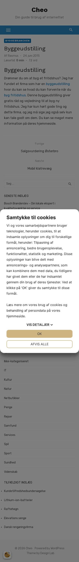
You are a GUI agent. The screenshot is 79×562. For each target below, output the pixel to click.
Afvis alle (40, 344)
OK (39, 334)
